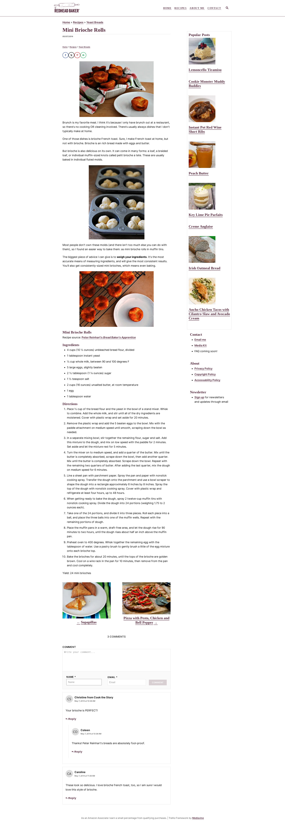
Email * (113, 677)
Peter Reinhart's (109, 337)
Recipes (78, 22)
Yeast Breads (94, 22)
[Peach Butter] (209, 154)
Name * (71, 677)
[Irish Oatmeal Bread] (209, 249)
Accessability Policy (207, 380)
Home (66, 22)
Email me (200, 339)
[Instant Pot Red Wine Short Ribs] (209, 108)
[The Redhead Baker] (80, 8)
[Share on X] (71, 55)
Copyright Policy (205, 374)
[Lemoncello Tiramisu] (209, 51)
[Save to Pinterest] (77, 55)
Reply (72, 718)
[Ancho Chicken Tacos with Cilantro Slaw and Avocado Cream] (209, 291)
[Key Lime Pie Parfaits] (209, 196)
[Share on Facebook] (65, 55)
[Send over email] (83, 55)
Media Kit (200, 345)
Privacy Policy (203, 368)
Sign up (199, 397)
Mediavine (198, 818)
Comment (69, 647)
